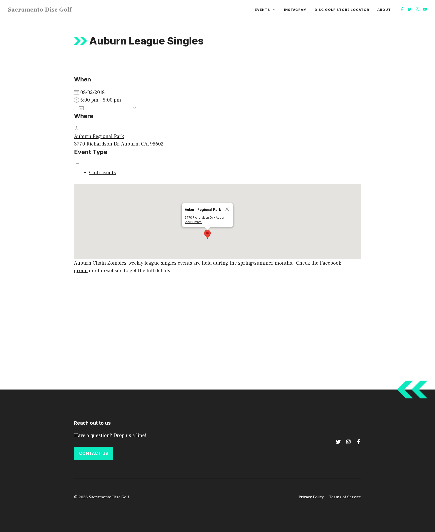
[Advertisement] (217, 317)
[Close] (227, 209)
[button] (207, 234)
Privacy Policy (311, 497)
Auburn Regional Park (99, 136)
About (384, 10)
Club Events (102, 172)
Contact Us (93, 453)
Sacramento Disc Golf (40, 10)
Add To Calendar (108, 107)
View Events (193, 222)
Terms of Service (345, 497)
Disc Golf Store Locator (342, 10)
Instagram (295, 10)
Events (262, 10)
